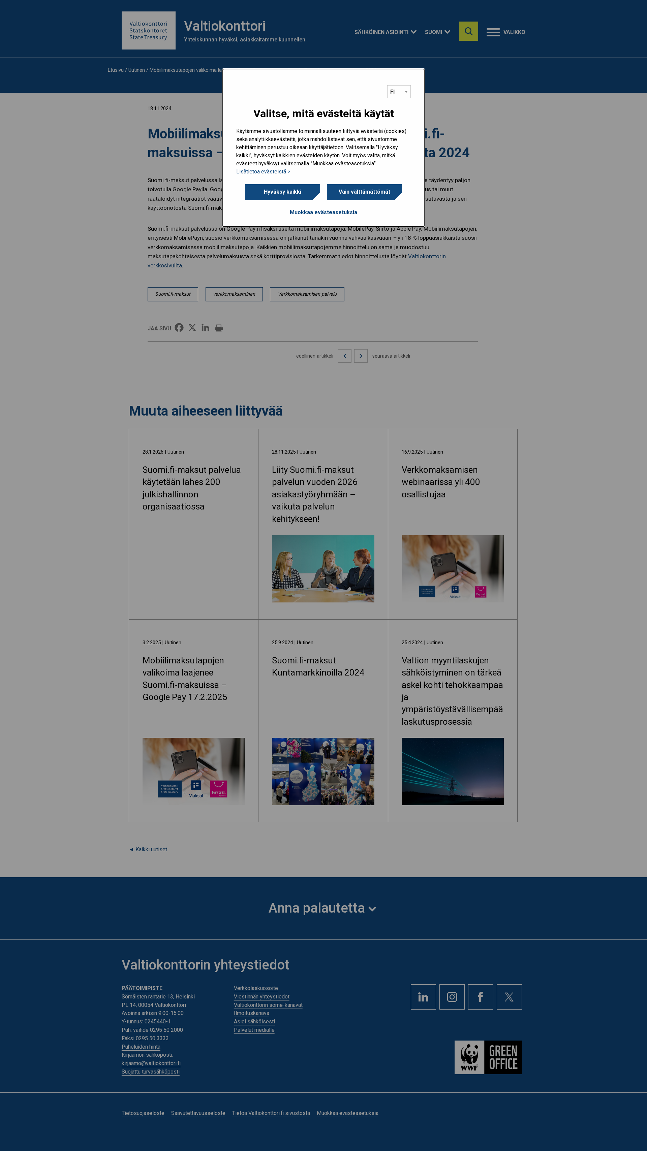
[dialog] (323, 148)
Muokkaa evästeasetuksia (323, 212)
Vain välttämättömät (364, 192)
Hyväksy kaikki (282, 192)
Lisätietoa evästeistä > (263, 171)
